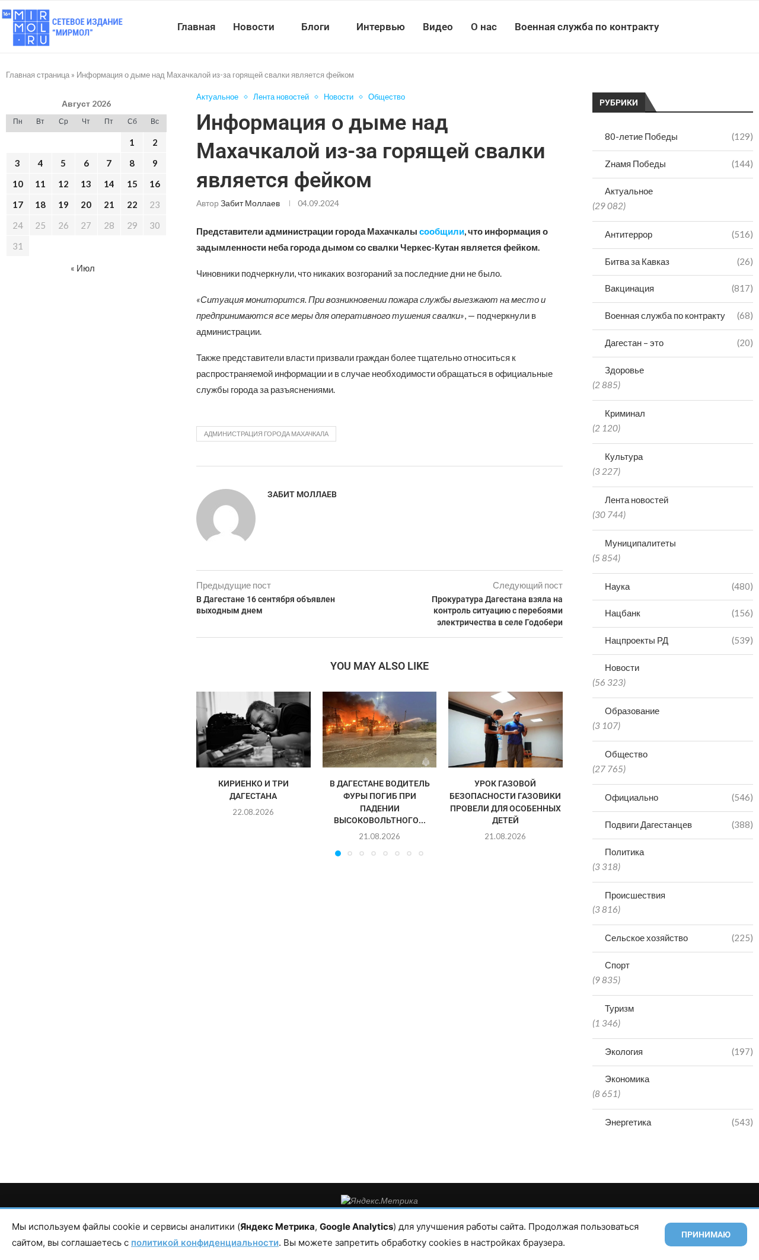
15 (132, 183)
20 (86, 204)
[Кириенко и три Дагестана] (253, 729)
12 (63, 183)
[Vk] (710, 27)
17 (17, 204)
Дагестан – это (679, 342)
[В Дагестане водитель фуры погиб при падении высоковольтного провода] (380, 729)
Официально (679, 797)
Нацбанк (679, 612)
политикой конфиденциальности (205, 1242)
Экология (679, 1051)
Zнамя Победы (679, 163)
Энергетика (679, 1122)
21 (109, 204)
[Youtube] (697, 27)
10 (17, 183)
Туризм (619, 1008)
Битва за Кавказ (679, 261)
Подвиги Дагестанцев (679, 824)
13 (86, 183)
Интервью (380, 27)
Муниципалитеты (640, 543)
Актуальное (629, 191)
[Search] (753, 27)
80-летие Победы (679, 136)
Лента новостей (636, 499)
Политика (624, 851)
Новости (254, 27)
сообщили (440, 231)
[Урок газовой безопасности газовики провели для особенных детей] (505, 729)
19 (63, 204)
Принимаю (706, 1234)
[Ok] (735, 27)
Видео (438, 27)
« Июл (83, 268)
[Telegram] (722, 27)
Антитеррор (679, 234)
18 (40, 204)
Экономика (627, 1078)
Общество (626, 754)
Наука (679, 586)
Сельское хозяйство (679, 937)
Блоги (315, 27)
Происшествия (635, 895)
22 (132, 204)
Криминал (625, 413)
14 (109, 183)
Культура (624, 456)
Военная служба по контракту (587, 27)
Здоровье (624, 369)
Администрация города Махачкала (266, 433)
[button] (212, 773)
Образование (632, 710)
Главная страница (37, 74)
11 (40, 183)
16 (154, 183)
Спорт (617, 965)
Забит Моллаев (250, 203)
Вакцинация (679, 288)
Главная (196, 27)
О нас (484, 27)
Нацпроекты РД (679, 640)
